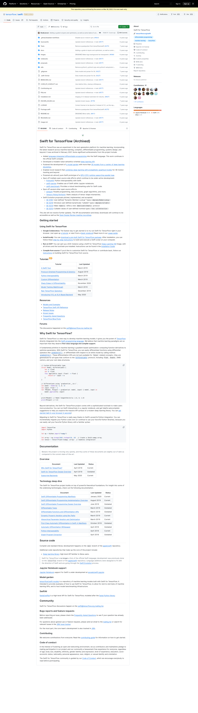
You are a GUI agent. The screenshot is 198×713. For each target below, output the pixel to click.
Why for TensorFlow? (51, 468)
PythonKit (50, 181)
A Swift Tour (46, 268)
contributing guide (88, 638)
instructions (47, 253)
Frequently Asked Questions (54, 316)
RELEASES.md (45, 118)
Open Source (48, 4)
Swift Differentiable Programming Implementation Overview (64, 500)
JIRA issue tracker (64, 624)
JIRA (93, 628)
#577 (101, 42)
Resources (35, 4)
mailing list (107, 622)
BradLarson (45, 33)
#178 (92, 101)
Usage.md (44, 122)
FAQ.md (43, 92)
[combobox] (104, 26)
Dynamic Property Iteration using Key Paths (58, 516)
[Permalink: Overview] (38, 459)
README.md (45, 113)
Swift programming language (72, 341)
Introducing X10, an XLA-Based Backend (57, 295)
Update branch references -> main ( (87, 42)
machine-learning (140, 40)
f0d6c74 (105, 32)
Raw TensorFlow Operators (51, 291)
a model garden (72, 164)
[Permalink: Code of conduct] (38, 642)
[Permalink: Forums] (38, 323)
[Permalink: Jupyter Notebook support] (38, 568)
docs (42, 50)
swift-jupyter (51, 183)
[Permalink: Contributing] (38, 633)
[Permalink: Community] (38, 600)
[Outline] (127, 128)
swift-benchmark (53, 186)
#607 (107, 97)
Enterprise (62, 4)
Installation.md (46, 97)
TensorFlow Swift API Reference (55, 307)
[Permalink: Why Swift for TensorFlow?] (38, 333)
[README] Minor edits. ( (83, 113)
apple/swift (107, 546)
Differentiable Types (49, 508)
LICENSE (44, 105)
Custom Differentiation (50, 279)
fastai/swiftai (45, 596)
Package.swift (45, 109)
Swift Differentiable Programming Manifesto (58, 496)
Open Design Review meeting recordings (75, 215)
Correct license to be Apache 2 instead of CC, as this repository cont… (99, 105)
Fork (176, 14)
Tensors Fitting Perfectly (55, 195)
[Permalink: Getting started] (38, 220)
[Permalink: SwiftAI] (38, 591)
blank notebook (87, 233)
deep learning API (88, 162)
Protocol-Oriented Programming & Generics (58, 272)
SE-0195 (49, 200)
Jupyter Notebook (47, 572)
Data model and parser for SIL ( (86, 71)
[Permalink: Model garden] (38, 577)
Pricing (72, 4)
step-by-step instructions (63, 240)
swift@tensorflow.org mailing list (79, 328)
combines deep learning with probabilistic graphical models (88, 170)
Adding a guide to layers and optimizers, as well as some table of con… (74, 33)
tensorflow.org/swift (143, 33)
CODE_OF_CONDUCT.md (49, 84)
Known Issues (48, 313)
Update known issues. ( (83, 101)
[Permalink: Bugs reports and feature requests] (38, 611)
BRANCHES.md (46, 80)
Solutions (23, 4)
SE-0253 (49, 209)
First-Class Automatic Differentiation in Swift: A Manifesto (64, 523)
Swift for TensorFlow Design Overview (56, 472)
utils (42, 67)
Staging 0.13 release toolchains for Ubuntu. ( (90, 97)
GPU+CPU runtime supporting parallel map (97, 175)
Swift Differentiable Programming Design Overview (61, 504)
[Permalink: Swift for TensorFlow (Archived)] (38, 141)
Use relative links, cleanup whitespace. (88, 84)
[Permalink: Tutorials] (38, 258)
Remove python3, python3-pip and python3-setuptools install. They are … (100, 67)
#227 (98, 71)
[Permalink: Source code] (38, 540)
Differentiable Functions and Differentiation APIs (60, 512)
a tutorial (64, 233)
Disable (77, 38)
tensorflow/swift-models (49, 581)
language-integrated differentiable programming (68, 156)
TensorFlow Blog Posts (52, 319)
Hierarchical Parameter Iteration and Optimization (60, 519)
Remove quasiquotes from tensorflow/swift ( (90, 46)
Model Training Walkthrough (52, 287)
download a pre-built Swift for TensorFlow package (81, 237)
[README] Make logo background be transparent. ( (92, 54)
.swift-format (45, 75)
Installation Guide (108, 246)
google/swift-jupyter (96, 572)
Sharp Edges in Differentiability (53, 283)
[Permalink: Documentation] (38, 446)
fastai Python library (107, 596)
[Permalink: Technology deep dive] (38, 481)
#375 (107, 46)
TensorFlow (121, 339)
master (83, 38)
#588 (112, 54)
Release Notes (48, 310)
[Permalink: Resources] (38, 300)
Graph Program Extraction (51, 535)
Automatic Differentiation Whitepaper (55, 527)
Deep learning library (51, 554)
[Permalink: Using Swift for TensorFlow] (38, 226)
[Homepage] (5, 3)
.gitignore (44, 71)
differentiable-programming (143, 37)
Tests (42, 46)
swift (20, 14)
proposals (44, 63)
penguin (49, 192)
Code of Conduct (89, 658)
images (43, 54)
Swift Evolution (86, 563)
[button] (123, 365)
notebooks (44, 59)
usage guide (113, 233)
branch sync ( (90, 38)
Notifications (163, 14)
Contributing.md (46, 88)
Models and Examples (51, 304)
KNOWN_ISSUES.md (48, 101)
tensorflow (11, 14)
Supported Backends (49, 475)
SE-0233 (49, 206)
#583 (96, 38)
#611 (93, 113)
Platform (12, 4)
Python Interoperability (50, 276)
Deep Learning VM (109, 244)
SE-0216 (49, 203)
